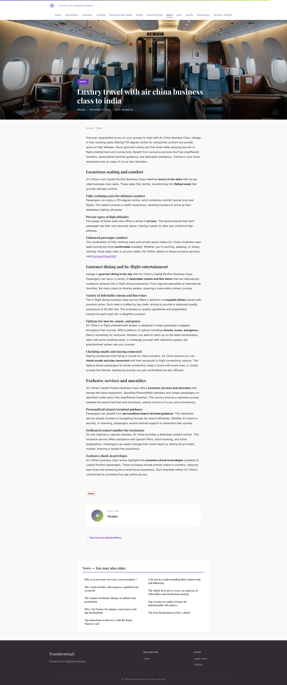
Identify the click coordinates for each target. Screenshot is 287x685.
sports (189, 14)
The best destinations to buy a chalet (169, 612)
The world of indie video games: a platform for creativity (112, 588)
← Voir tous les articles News (103, 537)
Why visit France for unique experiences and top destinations (110, 610)
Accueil (90, 128)
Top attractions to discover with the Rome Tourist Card (109, 621)
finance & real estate (120, 14)
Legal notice (200, 658)
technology (203, 14)
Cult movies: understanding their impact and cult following (174, 581)
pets (179, 14)
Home (58, 14)
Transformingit (61, 653)
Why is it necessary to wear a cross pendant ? (111, 579)
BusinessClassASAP (104, 256)
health (139, 14)
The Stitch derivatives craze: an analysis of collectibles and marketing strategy (172, 592)
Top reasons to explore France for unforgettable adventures (167, 603)
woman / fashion (223, 14)
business (87, 14)
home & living (154, 14)
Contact (198, 664)
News (169, 14)
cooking (100, 14)
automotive (71, 14)
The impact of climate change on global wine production (110, 599)
